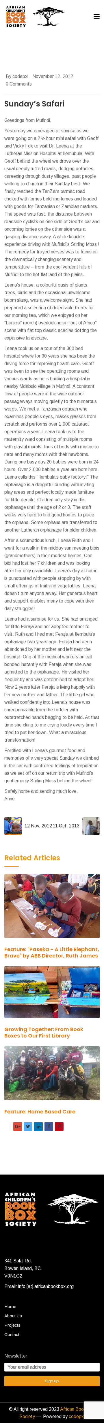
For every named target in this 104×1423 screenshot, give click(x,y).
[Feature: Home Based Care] (52, 1076)
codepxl (77, 1416)
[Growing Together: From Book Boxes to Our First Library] (52, 995)
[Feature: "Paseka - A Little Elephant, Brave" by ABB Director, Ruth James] (52, 909)
